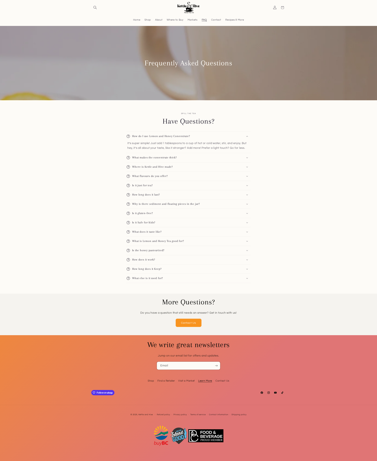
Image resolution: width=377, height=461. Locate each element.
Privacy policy (180, 415)
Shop (151, 381)
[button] (95, 7)
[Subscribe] (216, 366)
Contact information (218, 415)
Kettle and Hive (145, 415)
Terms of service (198, 415)
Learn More (205, 381)
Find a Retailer (166, 381)
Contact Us (188, 322)
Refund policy (163, 415)
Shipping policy (239, 415)
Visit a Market (186, 381)
